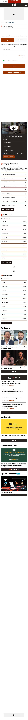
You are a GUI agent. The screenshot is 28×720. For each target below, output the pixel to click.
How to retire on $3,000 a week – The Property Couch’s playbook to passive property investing (13, 465)
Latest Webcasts (9, 445)
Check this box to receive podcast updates (14, 153)
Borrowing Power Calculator (8, 182)
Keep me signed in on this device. (11, 60)
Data (2, 22)
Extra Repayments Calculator (8, 197)
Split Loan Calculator (6, 189)
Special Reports (10, 474)
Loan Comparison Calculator (8, 174)
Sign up (20, 40)
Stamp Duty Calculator (7, 178)
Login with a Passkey (15, 72)
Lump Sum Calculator (7, 193)
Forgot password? (21, 55)
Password (5, 55)
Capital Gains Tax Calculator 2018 (9, 201)
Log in (7, 40)
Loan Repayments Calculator (8, 205)
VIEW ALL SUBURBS (6, 262)
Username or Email (6, 49)
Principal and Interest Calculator (9, 186)
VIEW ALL (14, 371)
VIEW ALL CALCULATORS (7, 209)
